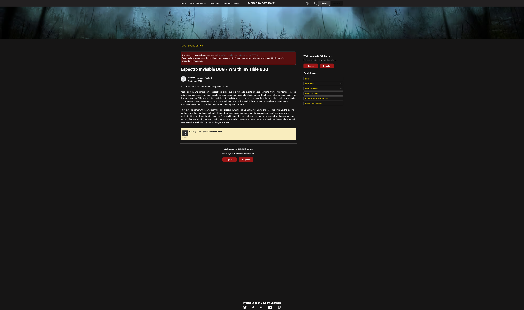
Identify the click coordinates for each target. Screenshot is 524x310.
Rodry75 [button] (191, 77)
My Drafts (323, 84)
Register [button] (246, 160)
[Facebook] (253, 308)
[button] (183, 79)
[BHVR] (261, 3)
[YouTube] (270, 308)
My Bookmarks (323, 89)
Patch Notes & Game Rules (316, 98)
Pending (192, 131)
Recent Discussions (313, 103)
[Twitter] (245, 308)
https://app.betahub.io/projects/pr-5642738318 (237, 55)
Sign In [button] (230, 160)
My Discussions (311, 93)
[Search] (315, 3)
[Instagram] (261, 308)
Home (307, 79)
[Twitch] (279, 308)
